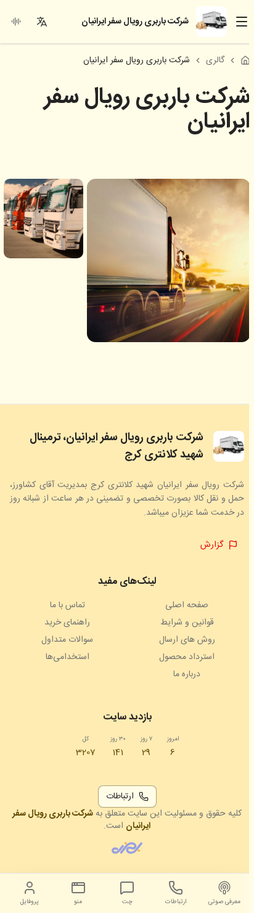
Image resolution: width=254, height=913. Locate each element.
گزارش (211, 545)
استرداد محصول (187, 657)
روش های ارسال (187, 640)
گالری (215, 60)
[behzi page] (127, 848)
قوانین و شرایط (187, 622)
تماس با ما (67, 605)
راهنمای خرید (67, 622)
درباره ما (186, 674)
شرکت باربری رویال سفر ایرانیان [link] (136, 60)
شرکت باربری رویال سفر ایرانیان (81, 819)
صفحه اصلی (186, 605)
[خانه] (245, 60)
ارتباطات (120, 796)
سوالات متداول (67, 640)
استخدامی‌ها (67, 657)
